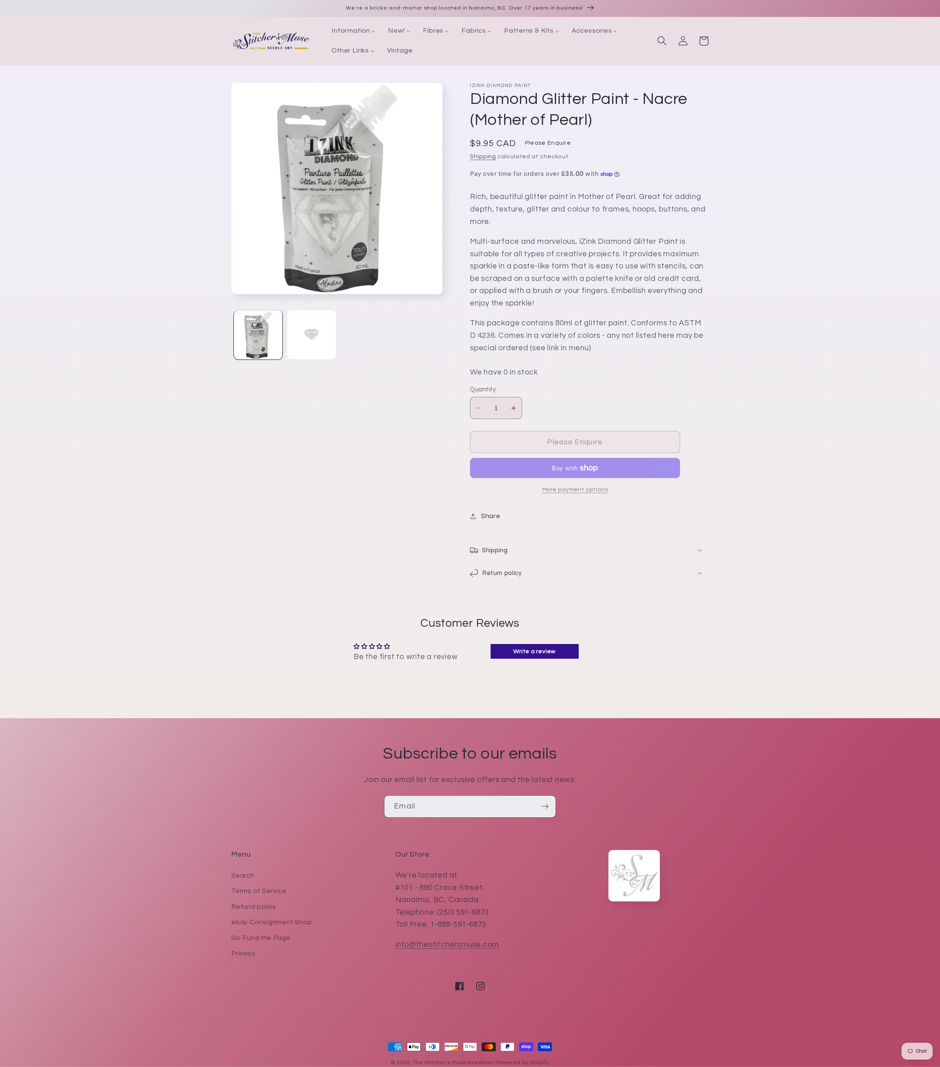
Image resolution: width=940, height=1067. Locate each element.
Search (243, 875)
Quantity (483, 389)
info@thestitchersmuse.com (447, 944)
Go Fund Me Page (261, 937)
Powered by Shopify (523, 1062)
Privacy (243, 953)
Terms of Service (258, 890)
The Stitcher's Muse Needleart (454, 1062)
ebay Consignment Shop (271, 922)
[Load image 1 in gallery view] (258, 334)
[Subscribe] (545, 806)
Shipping (483, 156)
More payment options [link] (575, 489)
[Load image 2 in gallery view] (311, 334)
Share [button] (490, 516)
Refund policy (253, 906)
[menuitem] (353, 31)
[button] (661, 40)
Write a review (534, 651)
